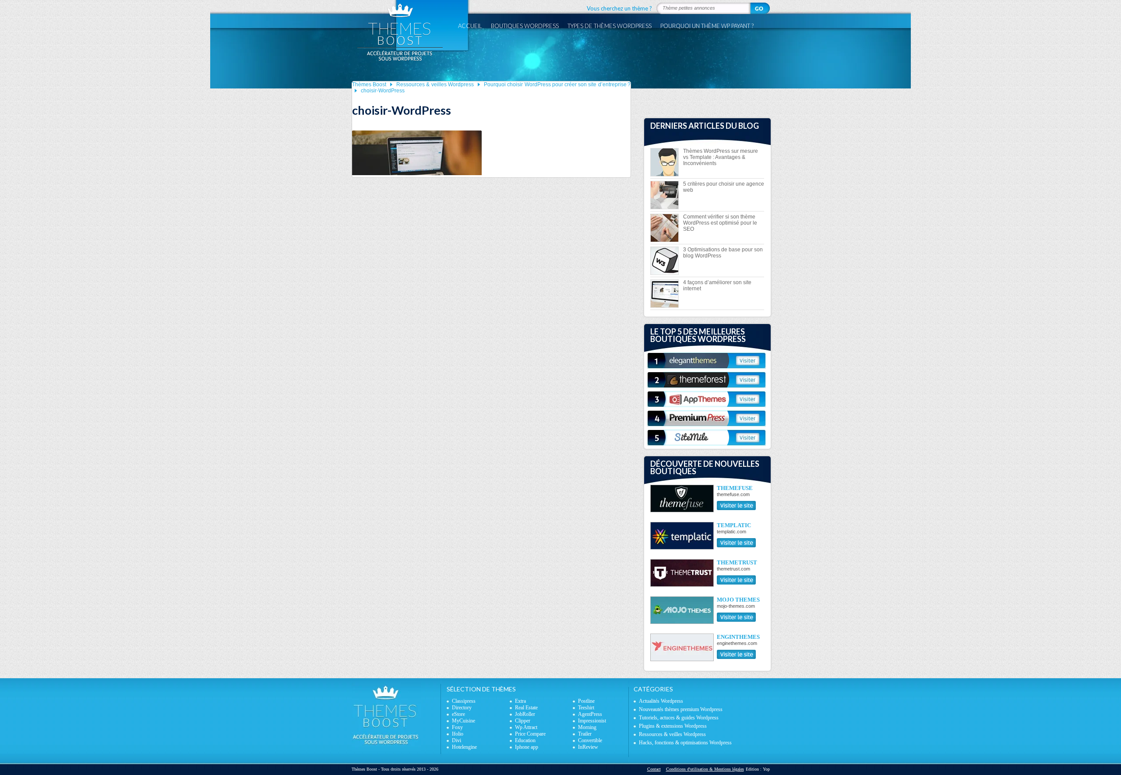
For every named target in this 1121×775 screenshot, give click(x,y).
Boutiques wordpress (525, 25)
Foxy (457, 727)
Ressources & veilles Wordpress (435, 84)
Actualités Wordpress (661, 701)
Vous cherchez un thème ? (619, 8)
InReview (588, 747)
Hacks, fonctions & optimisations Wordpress (685, 743)
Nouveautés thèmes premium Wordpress (681, 709)
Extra (520, 701)
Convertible (590, 740)
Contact (654, 769)
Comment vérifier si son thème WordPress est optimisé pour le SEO (720, 223)
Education (525, 740)
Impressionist (592, 721)
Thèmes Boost (369, 84)
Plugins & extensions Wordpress (673, 726)
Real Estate (526, 708)
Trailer (585, 734)
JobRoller (525, 714)
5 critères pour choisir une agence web (723, 187)
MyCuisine (463, 721)
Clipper (522, 721)
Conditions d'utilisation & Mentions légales (705, 769)
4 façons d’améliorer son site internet (717, 285)
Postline (586, 701)
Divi (456, 740)
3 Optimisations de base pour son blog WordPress (723, 253)
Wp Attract (526, 727)
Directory (462, 708)
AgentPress (590, 714)
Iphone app (526, 747)
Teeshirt (586, 708)
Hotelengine (464, 747)
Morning (587, 727)
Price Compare (530, 734)
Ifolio (457, 734)
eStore (458, 714)
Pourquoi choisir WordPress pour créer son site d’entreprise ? (557, 84)
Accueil (470, 25)
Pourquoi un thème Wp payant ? (707, 25)
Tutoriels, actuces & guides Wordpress (679, 718)
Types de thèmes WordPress (610, 25)
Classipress (464, 701)
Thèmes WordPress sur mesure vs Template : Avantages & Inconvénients (720, 157)
